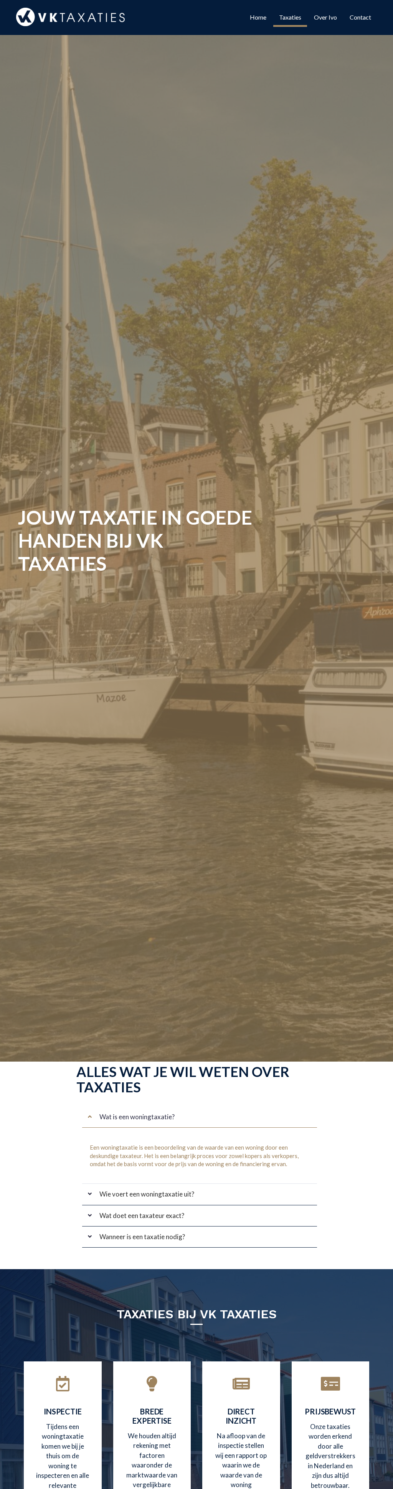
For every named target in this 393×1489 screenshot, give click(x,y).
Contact (360, 17)
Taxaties (290, 17)
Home (258, 17)
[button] (199, 1117)
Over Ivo (325, 17)
